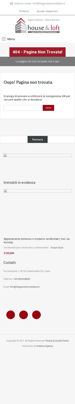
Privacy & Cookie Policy (57, 340)
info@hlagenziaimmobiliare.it (49, 3)
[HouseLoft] (37, 26)
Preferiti (24, 11)
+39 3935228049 (21, 279)
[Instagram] (24, 314)
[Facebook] (11, 314)
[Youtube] (37, 314)
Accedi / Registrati (47, 11)
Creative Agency (45, 346)
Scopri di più (57, 247)
